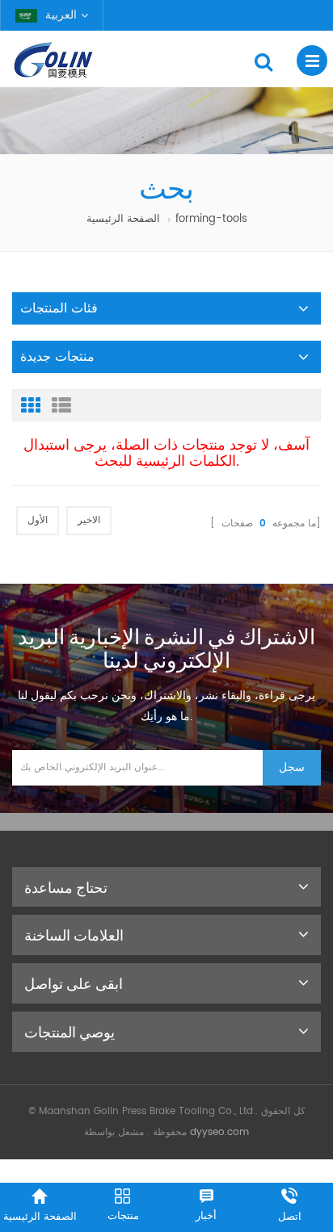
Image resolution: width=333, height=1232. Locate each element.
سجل (292, 767)
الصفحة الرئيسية (123, 219)
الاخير (89, 520)
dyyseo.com (219, 1132)
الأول (37, 520)
